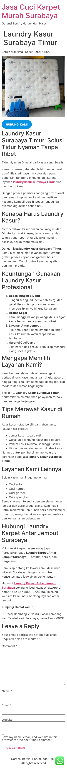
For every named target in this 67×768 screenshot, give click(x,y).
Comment (9, 646)
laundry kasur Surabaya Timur (34, 182)
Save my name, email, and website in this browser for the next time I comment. (29, 738)
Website (7, 719)
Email (6, 705)
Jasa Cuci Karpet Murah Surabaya (31, 11)
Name (7, 691)
